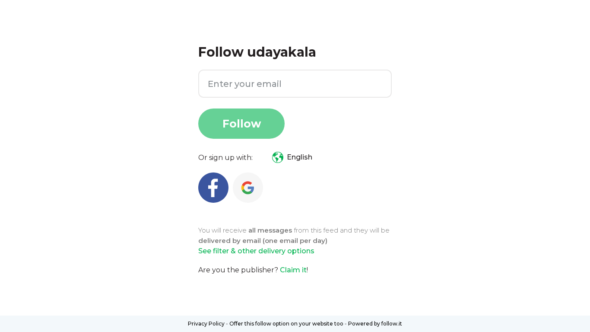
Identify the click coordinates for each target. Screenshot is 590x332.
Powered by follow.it (375, 323)
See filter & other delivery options (256, 251)
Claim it (293, 270)
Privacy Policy (206, 323)
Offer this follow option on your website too (286, 323)
